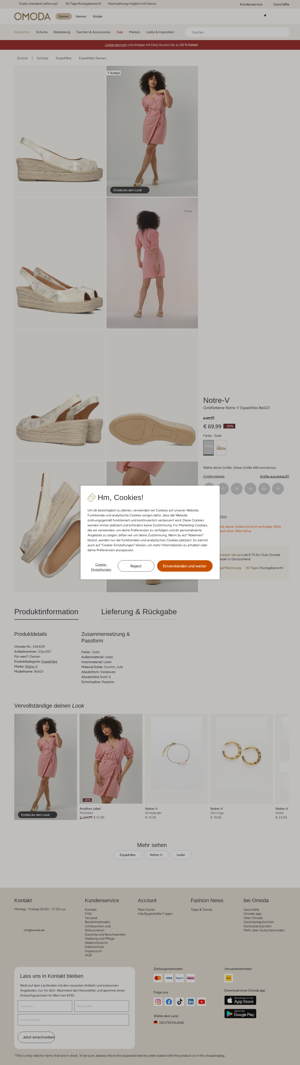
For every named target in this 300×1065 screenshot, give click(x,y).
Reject (136, 566)
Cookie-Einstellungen (101, 567)
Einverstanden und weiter (185, 566)
